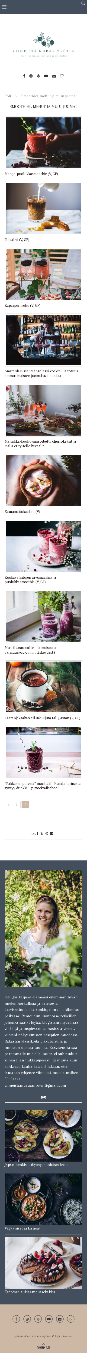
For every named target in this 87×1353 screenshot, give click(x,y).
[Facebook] (24, 76)
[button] (83, 4)
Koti (8, 96)
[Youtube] (46, 76)
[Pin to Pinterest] (46, 833)
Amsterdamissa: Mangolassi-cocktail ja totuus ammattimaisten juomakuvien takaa (41, 373)
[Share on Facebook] (38, 833)
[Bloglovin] (62, 76)
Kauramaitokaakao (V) (22, 511)
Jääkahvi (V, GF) (17, 239)
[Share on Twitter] (42, 833)
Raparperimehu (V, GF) (22, 305)
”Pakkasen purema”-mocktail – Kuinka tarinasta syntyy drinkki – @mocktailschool (43, 785)
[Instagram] (31, 76)
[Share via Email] (51, 833)
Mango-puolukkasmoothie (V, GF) (31, 174)
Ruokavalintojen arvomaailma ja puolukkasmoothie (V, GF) (30, 579)
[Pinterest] (38, 76)
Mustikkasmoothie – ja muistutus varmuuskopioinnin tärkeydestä (31, 650)
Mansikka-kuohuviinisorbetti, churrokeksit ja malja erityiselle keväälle (40, 443)
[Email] (54, 76)
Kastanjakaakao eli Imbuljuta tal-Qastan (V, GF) (42, 718)
